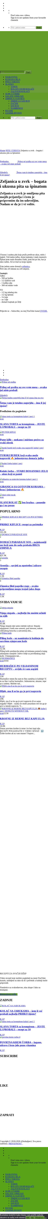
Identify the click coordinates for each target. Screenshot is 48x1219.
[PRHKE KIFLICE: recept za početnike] (21, 517)
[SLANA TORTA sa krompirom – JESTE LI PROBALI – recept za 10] (17, 416)
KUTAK (9, 110)
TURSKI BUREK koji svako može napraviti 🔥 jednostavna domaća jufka (22, 457)
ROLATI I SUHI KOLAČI (22, 89)
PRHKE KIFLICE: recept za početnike (21, 524)
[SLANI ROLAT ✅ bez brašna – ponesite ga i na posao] (7, 495)
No (32, 1218)
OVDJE (43, 311)
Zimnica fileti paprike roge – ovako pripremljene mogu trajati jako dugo (20, 587)
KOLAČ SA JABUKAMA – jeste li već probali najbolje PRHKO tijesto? (21, 1012)
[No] (46, 1218)
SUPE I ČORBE (12, 94)
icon (2, 419)
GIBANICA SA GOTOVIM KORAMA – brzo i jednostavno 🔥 (22, 488)
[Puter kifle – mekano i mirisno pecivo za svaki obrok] (8, 432)
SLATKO (9, 84)
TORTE (14, 86)
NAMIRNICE (17, 108)
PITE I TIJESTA (12, 82)
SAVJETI (15, 106)
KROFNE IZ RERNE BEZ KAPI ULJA (22, 718)
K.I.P (2, 530)
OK (28, 1218)
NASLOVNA (11, 77)
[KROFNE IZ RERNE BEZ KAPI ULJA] (24, 711)
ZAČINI (14, 103)
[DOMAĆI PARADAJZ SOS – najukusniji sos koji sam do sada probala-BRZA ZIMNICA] (13, 534)
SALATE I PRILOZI (14, 96)
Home (2, 150)
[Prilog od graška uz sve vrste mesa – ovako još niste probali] (8, 382)
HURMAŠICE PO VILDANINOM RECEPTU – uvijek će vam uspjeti (19, 667)
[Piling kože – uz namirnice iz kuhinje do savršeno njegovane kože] (6, 633)
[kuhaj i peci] (24, 56)
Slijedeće (4, 395)
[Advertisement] (24, 134)
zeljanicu (26, 266)
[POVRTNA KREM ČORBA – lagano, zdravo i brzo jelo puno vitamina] (10, 1037)
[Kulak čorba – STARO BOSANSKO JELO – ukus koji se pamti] (11, 463)
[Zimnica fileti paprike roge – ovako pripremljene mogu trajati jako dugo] (10, 578)
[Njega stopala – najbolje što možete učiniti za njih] (6, 608)
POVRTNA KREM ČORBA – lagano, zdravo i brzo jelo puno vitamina (21, 1044)
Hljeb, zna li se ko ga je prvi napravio (20, 691)
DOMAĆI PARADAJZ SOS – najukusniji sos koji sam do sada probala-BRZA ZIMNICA (23, 545)
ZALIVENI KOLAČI (20, 91)
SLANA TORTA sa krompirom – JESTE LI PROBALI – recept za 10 (22, 425)
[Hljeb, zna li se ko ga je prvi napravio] (17, 686)
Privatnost (39, 1218)
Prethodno (4, 379)
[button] (21, 230)
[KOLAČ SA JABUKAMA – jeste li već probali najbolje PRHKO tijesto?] (13, 1006)
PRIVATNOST (16, 1144)
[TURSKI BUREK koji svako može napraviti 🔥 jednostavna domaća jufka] (21, 448)
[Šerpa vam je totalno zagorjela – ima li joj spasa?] (21, 398)
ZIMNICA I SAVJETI (14, 98)
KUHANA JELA (12, 79)
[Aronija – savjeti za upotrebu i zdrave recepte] (4, 558)
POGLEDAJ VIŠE (8, 994)
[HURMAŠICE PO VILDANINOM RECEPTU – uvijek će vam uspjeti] (7, 658)
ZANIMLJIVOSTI (13, 113)
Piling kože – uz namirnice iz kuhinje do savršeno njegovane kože (22, 640)
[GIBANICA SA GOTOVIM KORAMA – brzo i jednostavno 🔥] (19, 479)
